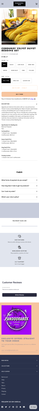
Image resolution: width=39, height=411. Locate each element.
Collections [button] (6, 366)
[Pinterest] (13, 407)
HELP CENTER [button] (6, 371)
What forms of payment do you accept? (14, 180)
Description (5, 104)
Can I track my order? (8, 191)
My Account (5, 377)
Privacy (3, 388)
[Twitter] (6, 407)
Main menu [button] (5, 360)
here (22, 264)
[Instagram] (17, 407)
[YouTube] (24, 407)
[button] (10, 54)
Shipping (4, 391)
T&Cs (3, 383)
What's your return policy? (10, 197)
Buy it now (19, 94)
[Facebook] (2, 407)
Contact (4, 394)
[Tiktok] (9, 407)
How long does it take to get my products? (15, 186)
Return (3, 385)
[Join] (34, 350)
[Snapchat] (20, 407)
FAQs (3, 380)
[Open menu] (4, 4)
